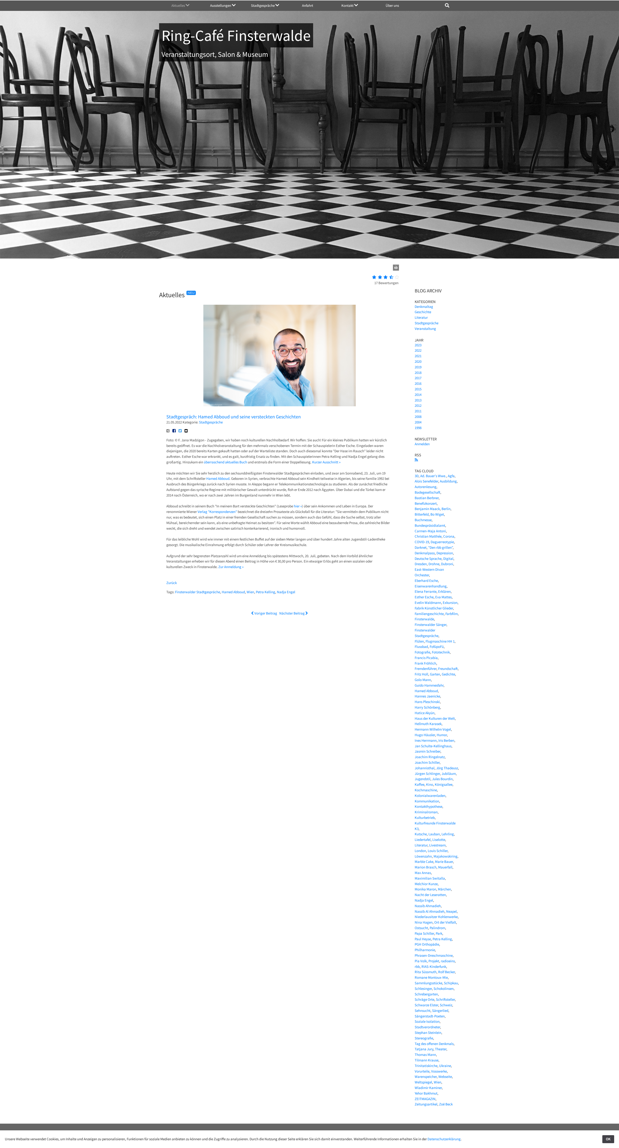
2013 (418, 400)
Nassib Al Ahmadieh (429, 911)
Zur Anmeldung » (230, 566)
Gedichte (448, 674)
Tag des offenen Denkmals (434, 1043)
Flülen (419, 641)
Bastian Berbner (427, 498)
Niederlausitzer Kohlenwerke (436, 916)
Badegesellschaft (427, 492)
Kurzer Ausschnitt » (326, 462)
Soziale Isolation (427, 1021)
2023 (418, 345)
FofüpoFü (437, 646)
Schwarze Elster (426, 1005)
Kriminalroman (426, 812)
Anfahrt (307, 5)
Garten (435, 674)
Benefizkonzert (426, 503)
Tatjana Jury (424, 1049)
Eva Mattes (443, 597)
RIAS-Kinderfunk (433, 966)
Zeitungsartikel (426, 1104)
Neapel (451, 911)
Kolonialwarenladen (430, 795)
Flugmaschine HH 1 (440, 641)
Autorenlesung (425, 486)
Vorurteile (422, 1071)
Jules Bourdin (442, 779)
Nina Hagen (424, 922)
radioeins (448, 961)
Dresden (421, 564)
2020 (418, 361)
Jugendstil (422, 779)
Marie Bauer (444, 861)
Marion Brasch (425, 867)
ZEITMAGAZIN (425, 1098)
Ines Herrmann (426, 740)
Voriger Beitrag (265, 613)
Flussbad (421, 646)
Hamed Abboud (217, 478)
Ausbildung (448, 481)
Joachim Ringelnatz (430, 757)
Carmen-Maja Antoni (430, 531)
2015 (418, 389)
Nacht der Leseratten (430, 894)
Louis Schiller (438, 850)
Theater (440, 1049)
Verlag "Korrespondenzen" (217, 511)
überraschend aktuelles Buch (225, 462)
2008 (418, 416)
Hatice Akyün (425, 713)
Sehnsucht (422, 1010)
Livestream (437, 845)
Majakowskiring (445, 856)
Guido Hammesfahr (429, 685)
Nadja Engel (286, 592)
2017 (418, 378)
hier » (298, 506)
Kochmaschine (426, 790)
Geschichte (423, 312)
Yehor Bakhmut (426, 1093)
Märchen (444, 889)
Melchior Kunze (426, 883)
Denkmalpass (425, 553)
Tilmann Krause (426, 1060)
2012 (418, 405)
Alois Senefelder (426, 481)
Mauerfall (445, 867)
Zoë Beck (446, 1104)
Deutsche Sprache (428, 558)
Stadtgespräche (263, 5)
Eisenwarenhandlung (431, 586)
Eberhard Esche (426, 580)
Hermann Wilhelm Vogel (433, 729)
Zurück (171, 582)
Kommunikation (427, 801)
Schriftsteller (445, 999)
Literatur (421, 317)
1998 (418, 427)
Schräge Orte (424, 999)
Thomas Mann (425, 1054)
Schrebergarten (426, 994)
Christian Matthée (428, 536)
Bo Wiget (437, 514)
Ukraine (445, 1065)
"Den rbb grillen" (440, 547)
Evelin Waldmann (428, 602)
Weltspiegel (423, 1082)
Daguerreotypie (442, 542)
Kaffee (419, 784)
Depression (444, 553)
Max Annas (423, 872)
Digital (448, 558)
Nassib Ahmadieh (428, 906)
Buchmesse (423, 520)
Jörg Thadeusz (447, 768)
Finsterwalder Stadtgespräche (197, 592)
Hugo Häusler (425, 735)
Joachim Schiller (427, 762)
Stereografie (424, 1038)
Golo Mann (423, 679)
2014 (418, 394)
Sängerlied (440, 1010)
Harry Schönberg (427, 707)
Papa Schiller (424, 933)
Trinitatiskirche (426, 1065)
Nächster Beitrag (292, 613)
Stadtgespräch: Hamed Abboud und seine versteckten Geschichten (233, 417)
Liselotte (438, 839)
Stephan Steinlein (428, 1032)
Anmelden (422, 444)
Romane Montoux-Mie (431, 977)
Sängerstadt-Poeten (430, 1016)
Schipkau (451, 983)
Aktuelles (178, 5)
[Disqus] (279, 680)
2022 (418, 350)
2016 (418, 383)
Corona (448, 536)
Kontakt (347, 5)
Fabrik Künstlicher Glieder (434, 608)
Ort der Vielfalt (445, 922)
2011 (418, 411)
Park (439, 933)
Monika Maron (425, 889)
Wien (250, 592)
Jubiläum (449, 773)
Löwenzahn (423, 856)
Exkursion (450, 602)
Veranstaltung (425, 328)
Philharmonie (425, 950)
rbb (417, 966)
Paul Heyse (423, 939)
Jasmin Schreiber (427, 751)
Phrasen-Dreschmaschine (434, 955)
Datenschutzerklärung (444, 1139)
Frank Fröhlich (425, 663)
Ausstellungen (221, 5)
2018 (418, 372)
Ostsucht (421, 928)
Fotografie (422, 652)
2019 (418, 367)
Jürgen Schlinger (427, 773)
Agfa (451, 476)
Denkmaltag (424, 306)
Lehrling (448, 834)
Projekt (433, 961)
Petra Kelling (265, 592)
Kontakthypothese (428, 806)
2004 (418, 422)
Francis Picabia (426, 657)
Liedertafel (423, 839)
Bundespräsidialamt (430, 525)
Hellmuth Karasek (428, 723)
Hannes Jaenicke (427, 696)
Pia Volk (421, 961)
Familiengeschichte (429, 613)
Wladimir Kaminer (428, 1087)
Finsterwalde (424, 619)
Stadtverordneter (427, 1027)
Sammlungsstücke (428, 983)
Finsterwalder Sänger (430, 624)
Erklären (444, 591)
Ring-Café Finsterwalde (236, 35)
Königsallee (443, 784)
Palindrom (437, 928)
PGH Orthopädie (427, 944)
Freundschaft (448, 668)
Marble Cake (424, 861)
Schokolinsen (444, 988)
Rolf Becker (446, 972)
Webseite (445, 1076)
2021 (418, 356)
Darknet (421, 547)
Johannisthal (425, 768)
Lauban (434, 834)
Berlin (446, 508)
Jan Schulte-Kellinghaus (433, 746)
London (420, 850)
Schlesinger (423, 988)
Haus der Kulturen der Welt (435, 718)
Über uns (392, 5)
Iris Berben (446, 740)
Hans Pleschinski (427, 701)
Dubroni (447, 564)
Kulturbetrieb (425, 817)
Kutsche (421, 834)
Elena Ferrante (425, 591)
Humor (442, 735)
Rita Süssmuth (425, 972)
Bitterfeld (422, 514)
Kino (429, 784)
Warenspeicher (426, 1076)
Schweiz (446, 1005)
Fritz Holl (421, 674)
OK (608, 1139)
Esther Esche (424, 597)
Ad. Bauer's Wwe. (433, 476)
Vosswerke (439, 1071)
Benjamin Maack (427, 508)
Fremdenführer (425, 668)
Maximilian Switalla (430, 878)
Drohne (433, 564)
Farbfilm (451, 613)
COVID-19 (422, 542)
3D (417, 476)
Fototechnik (441, 652)
